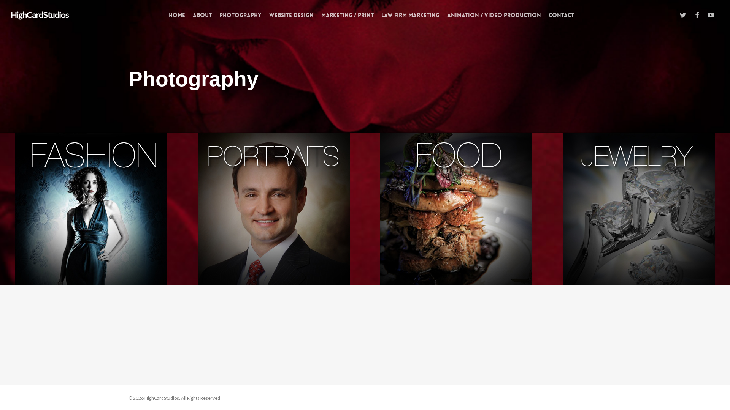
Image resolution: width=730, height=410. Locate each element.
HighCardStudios (40, 15)
